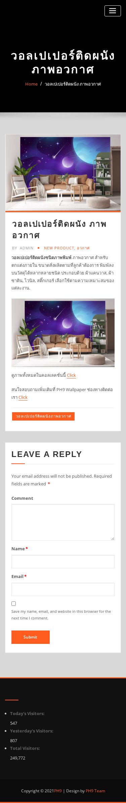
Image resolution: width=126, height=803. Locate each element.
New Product (59, 247)
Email (19, 576)
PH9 (58, 791)
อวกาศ (83, 247)
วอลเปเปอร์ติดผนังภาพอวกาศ (43, 416)
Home (31, 84)
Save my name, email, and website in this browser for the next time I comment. (61, 614)
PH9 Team (95, 791)
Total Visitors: (25, 748)
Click (71, 375)
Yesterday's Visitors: (32, 731)
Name (19, 549)
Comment (22, 498)
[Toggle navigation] (112, 10)
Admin (23, 247)
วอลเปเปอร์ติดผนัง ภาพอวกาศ (73, 84)
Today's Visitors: (28, 713)
